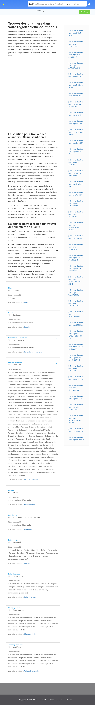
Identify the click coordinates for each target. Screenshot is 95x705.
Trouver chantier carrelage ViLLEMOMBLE (75, 292)
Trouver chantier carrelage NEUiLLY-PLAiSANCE (75, 346)
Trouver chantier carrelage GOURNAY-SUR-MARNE (75, 419)
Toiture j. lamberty (31, 671)
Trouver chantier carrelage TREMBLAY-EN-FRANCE (75, 226)
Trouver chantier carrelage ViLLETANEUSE (75, 387)
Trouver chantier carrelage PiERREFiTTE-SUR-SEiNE (75, 280)
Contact (69, 700)
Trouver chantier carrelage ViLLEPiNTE (75, 214)
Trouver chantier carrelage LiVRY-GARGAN (75, 162)
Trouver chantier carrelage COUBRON (76, 438)
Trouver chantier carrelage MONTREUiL (75, 43)
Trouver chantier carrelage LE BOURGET (75, 368)
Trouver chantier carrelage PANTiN (75, 114)
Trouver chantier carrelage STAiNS (75, 237)
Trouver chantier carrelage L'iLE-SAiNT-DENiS (75, 407)
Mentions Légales (56, 700)
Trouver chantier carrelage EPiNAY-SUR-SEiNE (75, 104)
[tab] (33, 289)
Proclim (27, 327)
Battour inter (29, 563)
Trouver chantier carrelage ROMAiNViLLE (75, 303)
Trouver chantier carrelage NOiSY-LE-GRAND (76, 84)
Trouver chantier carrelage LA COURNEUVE (75, 203)
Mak (26, 302)
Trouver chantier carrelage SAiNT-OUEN (75, 151)
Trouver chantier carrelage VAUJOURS (76, 430)
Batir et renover (30, 597)
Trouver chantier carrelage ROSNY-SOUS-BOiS (75, 173)
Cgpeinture (28, 529)
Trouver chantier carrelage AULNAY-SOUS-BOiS (75, 54)
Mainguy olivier (30, 634)
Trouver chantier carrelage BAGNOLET (75, 246)
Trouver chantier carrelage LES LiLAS (75, 323)
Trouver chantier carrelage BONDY (75, 94)
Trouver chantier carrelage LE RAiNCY (76, 378)
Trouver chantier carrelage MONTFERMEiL (75, 314)
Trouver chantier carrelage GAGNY (75, 193)
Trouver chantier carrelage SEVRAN (75, 122)
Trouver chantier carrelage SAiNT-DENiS (75, 32)
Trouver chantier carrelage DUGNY (75, 397)
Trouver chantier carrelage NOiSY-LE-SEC (76, 183)
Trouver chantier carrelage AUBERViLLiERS (75, 65)
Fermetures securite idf (33, 352)
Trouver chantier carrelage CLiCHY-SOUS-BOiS (75, 268)
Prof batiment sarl (31, 479)
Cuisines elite (29, 504)
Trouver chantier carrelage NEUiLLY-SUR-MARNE (75, 257)
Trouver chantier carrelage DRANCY (75, 75)
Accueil (38, 10)
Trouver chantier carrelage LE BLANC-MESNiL (76, 132)
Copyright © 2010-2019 (27, 700)
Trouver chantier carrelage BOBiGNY (75, 141)
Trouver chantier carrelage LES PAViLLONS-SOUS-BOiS (75, 334)
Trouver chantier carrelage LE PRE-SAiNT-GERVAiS (75, 357)
